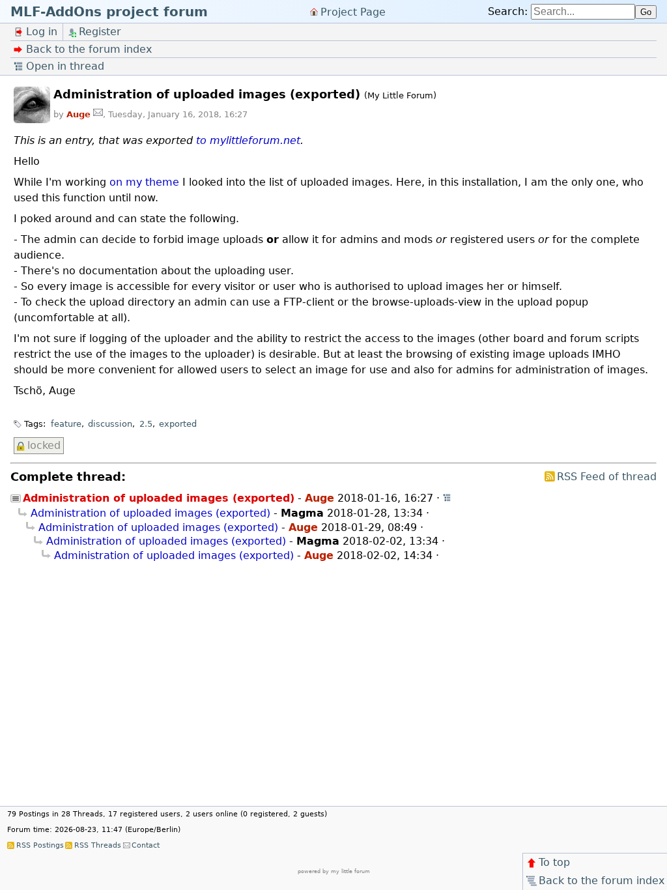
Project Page (353, 11)
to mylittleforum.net (248, 140)
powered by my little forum (334, 871)
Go (645, 12)
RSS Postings (39, 845)
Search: (508, 11)
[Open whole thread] (447, 498)
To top (554, 862)
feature (66, 424)
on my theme (144, 182)
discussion (110, 424)
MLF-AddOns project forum (109, 12)
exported (178, 424)
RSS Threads (97, 845)
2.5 (145, 424)
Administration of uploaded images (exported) (150, 513)
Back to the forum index (601, 880)
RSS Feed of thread (607, 476)
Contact (146, 845)
